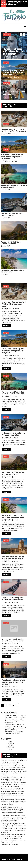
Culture (6, 124)
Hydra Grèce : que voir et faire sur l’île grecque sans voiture (12, 214)
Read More (6, 325)
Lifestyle (10, 745)
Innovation (7, 34)
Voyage (6, 63)
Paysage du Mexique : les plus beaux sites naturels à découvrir (13, 271)
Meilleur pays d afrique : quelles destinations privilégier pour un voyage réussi (16, 3)
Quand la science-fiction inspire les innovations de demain (14, 51)
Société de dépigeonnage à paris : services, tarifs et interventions (13, 599)
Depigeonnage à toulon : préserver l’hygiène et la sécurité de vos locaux (14, 130)
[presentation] (21, 34)
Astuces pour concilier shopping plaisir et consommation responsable (14, 93)
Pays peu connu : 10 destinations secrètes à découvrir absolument (14, 186)
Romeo (17, 57)
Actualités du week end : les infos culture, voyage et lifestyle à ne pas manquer (13, 682)
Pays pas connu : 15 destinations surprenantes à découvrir (10, 242)
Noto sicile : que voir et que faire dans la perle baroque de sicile (13, 557)
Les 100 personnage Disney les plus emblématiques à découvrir (13, 640)
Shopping (6, 83)
